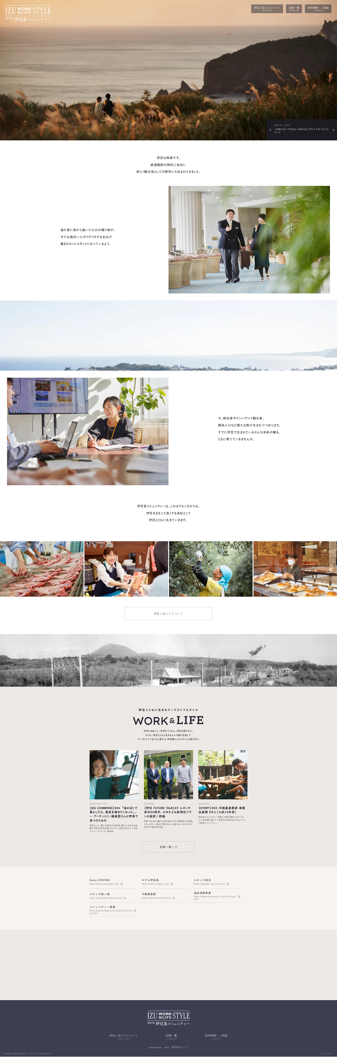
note (166, 1047)
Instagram (155, 1047)
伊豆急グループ (179, 1047)
